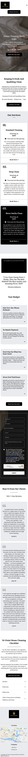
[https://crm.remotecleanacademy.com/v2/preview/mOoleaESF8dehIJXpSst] (5, 5)
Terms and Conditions (12, 456)
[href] (14, 734)
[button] (26, 5)
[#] (25, 322)
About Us (14, 747)
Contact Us (14, 749)
